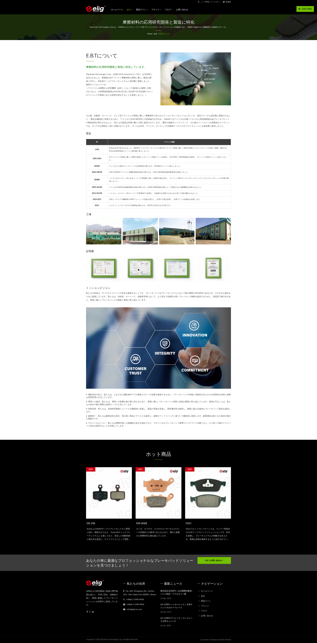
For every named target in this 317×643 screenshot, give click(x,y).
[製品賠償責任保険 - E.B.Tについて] (176, 268)
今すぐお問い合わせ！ (214, 560)
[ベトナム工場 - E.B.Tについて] (176, 231)
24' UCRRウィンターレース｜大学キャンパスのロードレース (176, 606)
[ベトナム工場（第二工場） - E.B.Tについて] (213, 231)
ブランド (155, 9)
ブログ (168, 9)
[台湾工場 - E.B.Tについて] (103, 231)
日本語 (228, 2)
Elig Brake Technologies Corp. (111, 639)
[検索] (198, 2)
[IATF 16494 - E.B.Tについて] (103, 268)
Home (149, 34)
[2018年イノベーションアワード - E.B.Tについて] (213, 268)
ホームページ (117, 9)
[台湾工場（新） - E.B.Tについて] (140, 231)
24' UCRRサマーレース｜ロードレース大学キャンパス (176, 619)
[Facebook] (87, 611)
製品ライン (141, 9)
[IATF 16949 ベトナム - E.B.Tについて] (140, 268)
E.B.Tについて (164, 34)
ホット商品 (158, 454)
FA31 (189, 523)
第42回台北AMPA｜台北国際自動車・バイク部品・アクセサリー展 (177, 592)
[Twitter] (90, 611)
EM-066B (141, 523)
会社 (129, 9)
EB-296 (91, 523)
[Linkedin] (93, 611)
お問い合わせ (182, 9)
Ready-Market (225, 640)
